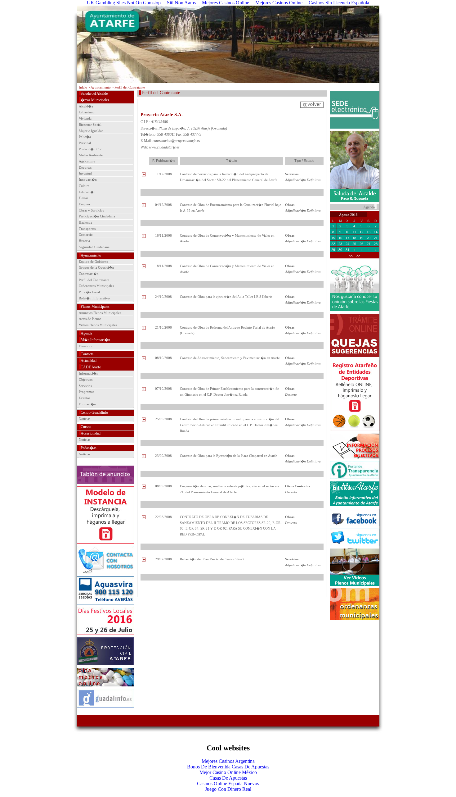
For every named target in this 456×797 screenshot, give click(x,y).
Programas (86, 392)
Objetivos (85, 379)
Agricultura (87, 161)
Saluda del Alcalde (94, 93)
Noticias (84, 419)
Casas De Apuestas (228, 778)
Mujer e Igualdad (91, 131)
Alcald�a (86, 106)
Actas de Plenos (90, 319)
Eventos (84, 398)
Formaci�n (87, 404)
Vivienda (85, 118)
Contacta (87, 354)
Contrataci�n (89, 274)
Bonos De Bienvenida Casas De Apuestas (228, 766)
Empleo (84, 204)
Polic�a (85, 137)
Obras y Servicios (91, 210)
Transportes (87, 228)
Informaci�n (88, 373)
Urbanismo (87, 112)
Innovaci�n (88, 179)
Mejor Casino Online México (228, 772)
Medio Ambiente (91, 155)
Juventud (85, 173)
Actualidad (88, 360)
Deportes (85, 167)
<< (351, 255)
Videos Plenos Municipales (98, 325)
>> (358, 255)
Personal (85, 143)
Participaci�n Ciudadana (97, 216)
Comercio (86, 234)
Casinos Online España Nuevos (228, 783)
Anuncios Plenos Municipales (100, 313)
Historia (84, 241)
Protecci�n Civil (91, 149)
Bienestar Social (90, 124)
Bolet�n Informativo (94, 298)
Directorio (86, 346)
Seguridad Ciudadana (94, 247)
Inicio (83, 87)
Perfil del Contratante (94, 280)
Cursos (86, 427)
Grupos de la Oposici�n (96, 267)
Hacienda (85, 222)
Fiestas (83, 198)
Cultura (84, 186)
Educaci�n (87, 192)
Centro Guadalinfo (94, 412)
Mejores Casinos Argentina (228, 761)
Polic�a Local (89, 292)
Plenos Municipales (95, 306)
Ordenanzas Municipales (96, 286)
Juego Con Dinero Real (228, 789)
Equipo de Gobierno (93, 261)
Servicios (85, 386)
